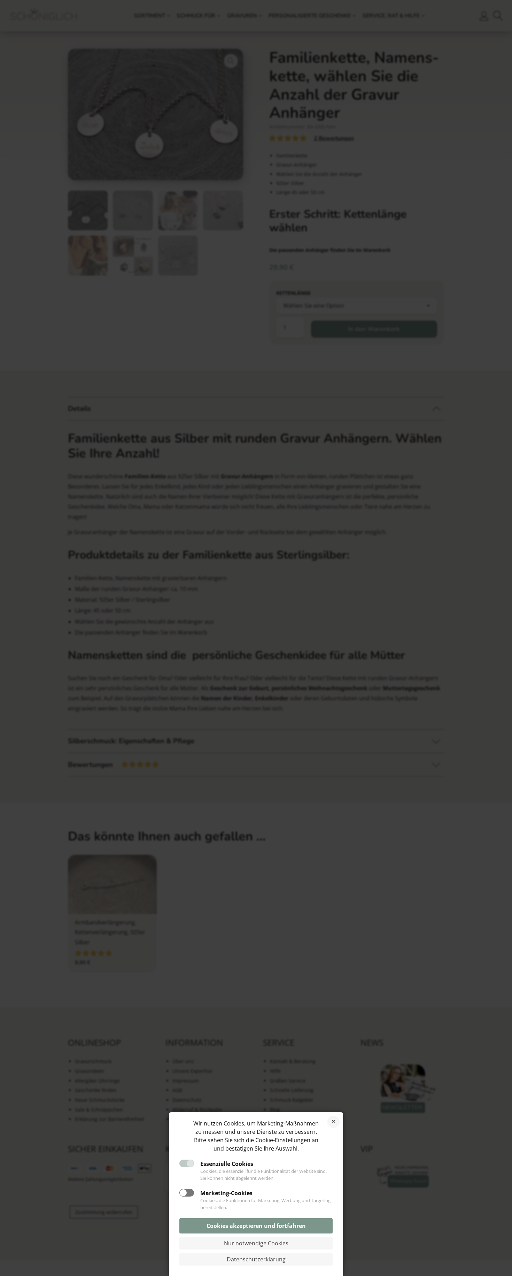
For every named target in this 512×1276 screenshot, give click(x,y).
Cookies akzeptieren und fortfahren (256, 1226)
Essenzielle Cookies (226, 1164)
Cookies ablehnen (333, 1122)
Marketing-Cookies (226, 1193)
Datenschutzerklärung (256, 1259)
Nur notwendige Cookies (256, 1243)
